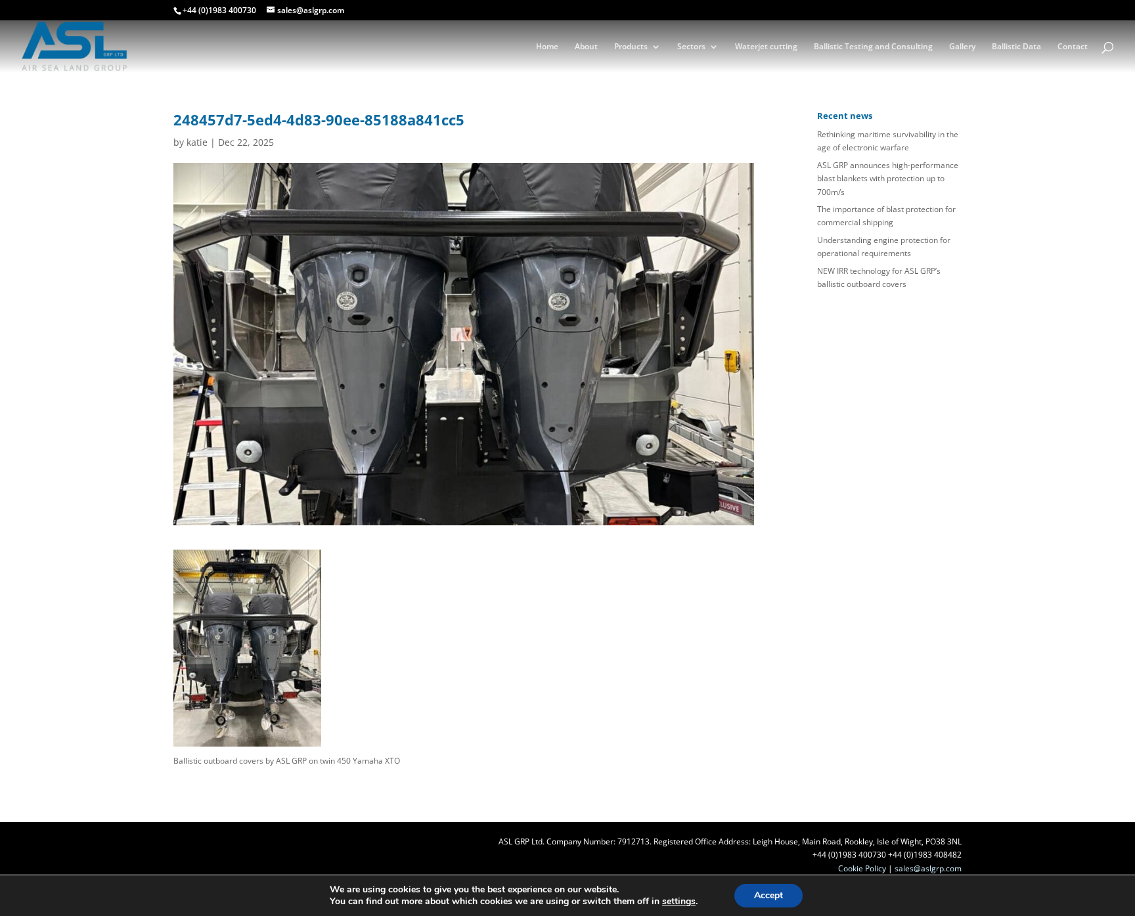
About (586, 47)
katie (197, 142)
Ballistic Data (1016, 47)
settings (679, 901)
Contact (1072, 47)
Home (547, 47)
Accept (768, 895)
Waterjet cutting (766, 47)
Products (631, 47)
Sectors (691, 47)
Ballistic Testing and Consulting (873, 47)
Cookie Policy (862, 868)
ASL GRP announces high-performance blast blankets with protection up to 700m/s (887, 179)
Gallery (962, 47)
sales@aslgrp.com (928, 868)
